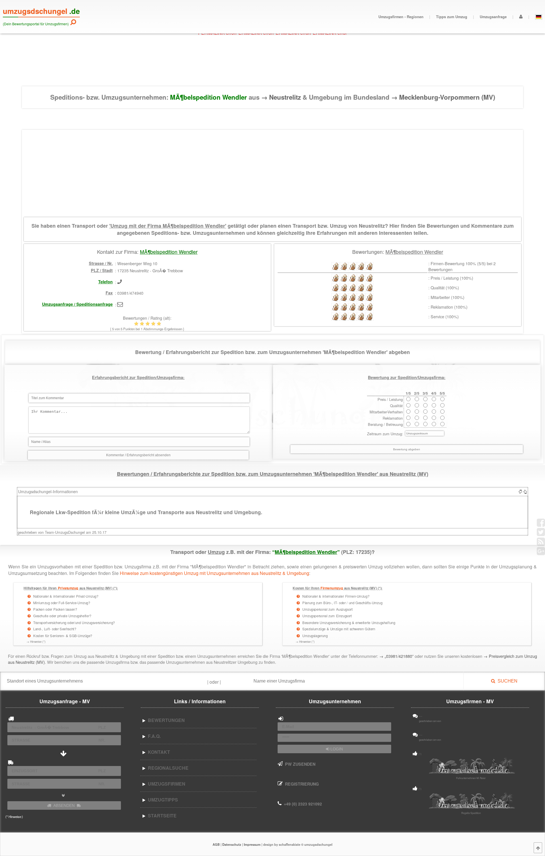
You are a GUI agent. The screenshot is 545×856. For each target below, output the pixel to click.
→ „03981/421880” (396, 656)
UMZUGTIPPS (162, 799)
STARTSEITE (161, 815)
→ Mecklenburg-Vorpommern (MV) (443, 97)
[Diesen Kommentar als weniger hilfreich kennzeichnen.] (520, 491)
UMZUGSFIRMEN (165, 783)
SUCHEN (506, 681)
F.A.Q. (153, 736)
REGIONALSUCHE (167, 768)
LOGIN (336, 749)
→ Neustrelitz (282, 97)
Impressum (252, 844)
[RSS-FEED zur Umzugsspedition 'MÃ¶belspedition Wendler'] (541, 543)
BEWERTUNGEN (165, 720)
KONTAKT (158, 752)
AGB (216, 844)
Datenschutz (231, 844)
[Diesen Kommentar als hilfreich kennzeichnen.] (525, 491)
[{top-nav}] (538, 847)
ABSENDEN (64, 805)
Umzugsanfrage (493, 16)
